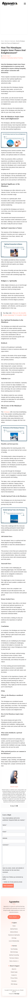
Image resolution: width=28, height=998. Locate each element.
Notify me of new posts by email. (13, 882)
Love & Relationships (14, 941)
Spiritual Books (14, 929)
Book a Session (13, 916)
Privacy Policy (14, 978)
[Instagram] (15, 806)
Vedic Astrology (14, 952)
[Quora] (11, 806)
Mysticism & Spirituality (10, 41)
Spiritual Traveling (18, 58)
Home (2, 41)
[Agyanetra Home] (10, 3)
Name (5, 825)
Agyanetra (14, 901)
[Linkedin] (13, 806)
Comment (6, 845)
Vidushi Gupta (6, 56)
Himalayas (7, 412)
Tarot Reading (14, 949)
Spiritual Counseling (14, 955)
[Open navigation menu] (25, 3)
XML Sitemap (14, 984)
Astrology (14, 938)
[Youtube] (17, 806)
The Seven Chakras (14, 958)
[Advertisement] (14, 20)
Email (5, 831)
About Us (14, 969)
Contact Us (14, 975)
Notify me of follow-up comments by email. (13, 878)
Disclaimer (14, 981)
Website (5, 838)
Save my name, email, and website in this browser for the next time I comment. (13, 870)
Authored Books (14, 932)
